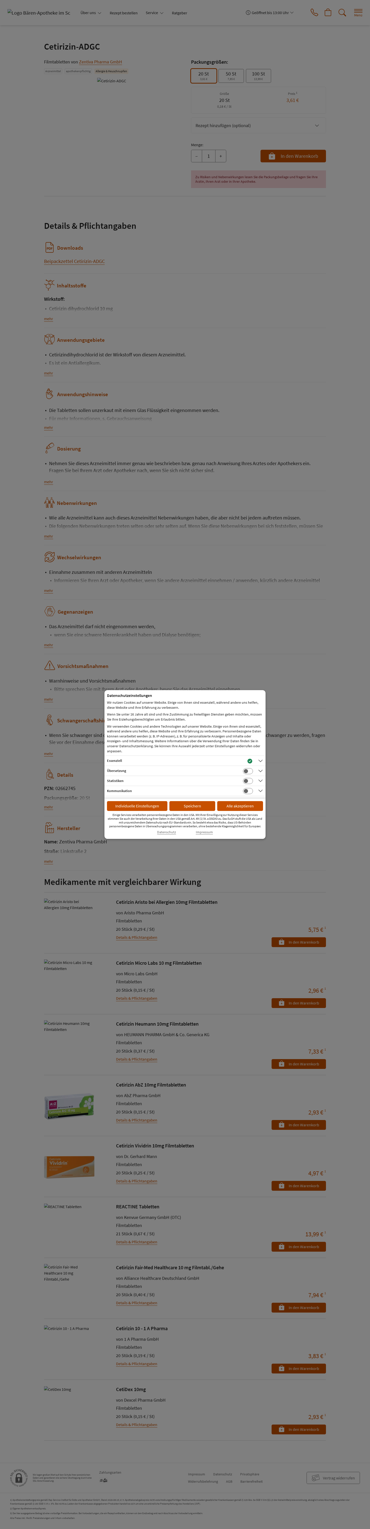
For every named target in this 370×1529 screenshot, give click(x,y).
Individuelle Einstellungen (137, 805)
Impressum (204, 832)
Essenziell (114, 760)
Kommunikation (119, 791)
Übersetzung (116, 770)
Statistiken (115, 780)
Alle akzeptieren (240, 805)
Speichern (192, 805)
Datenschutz (166, 832)
